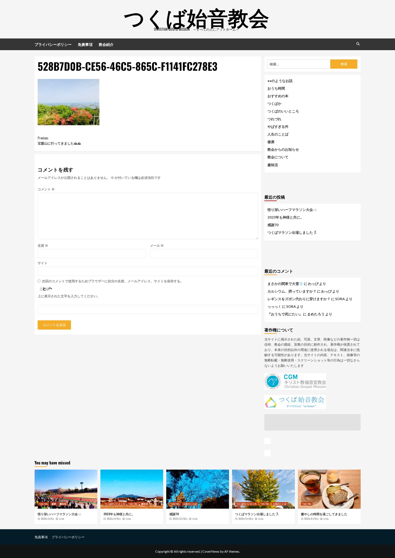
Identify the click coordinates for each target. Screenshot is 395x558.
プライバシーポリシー (53, 44)
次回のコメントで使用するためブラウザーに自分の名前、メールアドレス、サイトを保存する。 (113, 281)
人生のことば (277, 134)
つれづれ (274, 119)
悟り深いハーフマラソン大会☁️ (292, 209)
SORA (61, 518)
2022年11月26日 (245, 518)
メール (157, 245)
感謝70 (273, 225)
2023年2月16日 (114, 518)
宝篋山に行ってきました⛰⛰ (59, 140)
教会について (277, 157)
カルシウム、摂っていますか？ (291, 291)
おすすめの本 (277, 96)
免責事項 (85, 44)
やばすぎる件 (277, 126)
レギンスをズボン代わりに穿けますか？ (298, 299)
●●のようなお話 (280, 81)
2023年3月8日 (47, 518)
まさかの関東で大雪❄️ (285, 283)
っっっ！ (274, 306)
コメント (46, 189)
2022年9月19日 (311, 518)
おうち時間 (276, 88)
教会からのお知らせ (283, 149)
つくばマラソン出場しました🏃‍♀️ (292, 232)
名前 (43, 245)
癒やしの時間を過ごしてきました (324, 514)
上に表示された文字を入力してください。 (69, 296)
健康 (270, 142)
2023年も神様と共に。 (285, 217)
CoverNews (210, 551)
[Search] (358, 43)
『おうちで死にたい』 (284, 314)
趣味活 (272, 165)
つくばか (274, 103)
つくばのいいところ (283, 111)
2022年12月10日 (180, 518)
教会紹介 (106, 44)
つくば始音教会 (196, 16)
